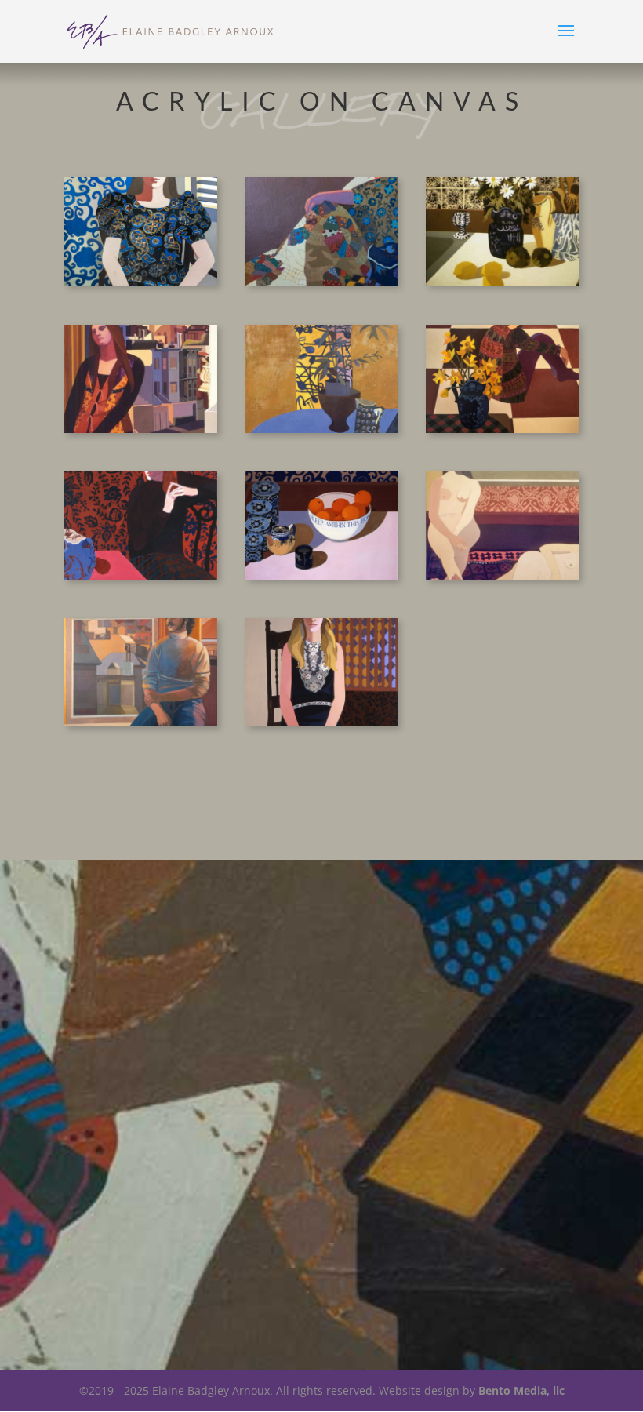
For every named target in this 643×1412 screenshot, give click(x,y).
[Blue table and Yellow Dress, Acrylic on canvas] (321, 428)
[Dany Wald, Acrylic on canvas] (140, 722)
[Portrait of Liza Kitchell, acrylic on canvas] (321, 722)
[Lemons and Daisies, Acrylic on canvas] (502, 281)
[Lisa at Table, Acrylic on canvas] (140, 575)
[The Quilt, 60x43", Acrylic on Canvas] (321, 281)
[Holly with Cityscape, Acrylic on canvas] (140, 428)
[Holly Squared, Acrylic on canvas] (502, 428)
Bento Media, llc (521, 1390)
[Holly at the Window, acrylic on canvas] (140, 281)
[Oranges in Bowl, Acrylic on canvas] (321, 575)
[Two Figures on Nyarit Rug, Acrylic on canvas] (502, 575)
